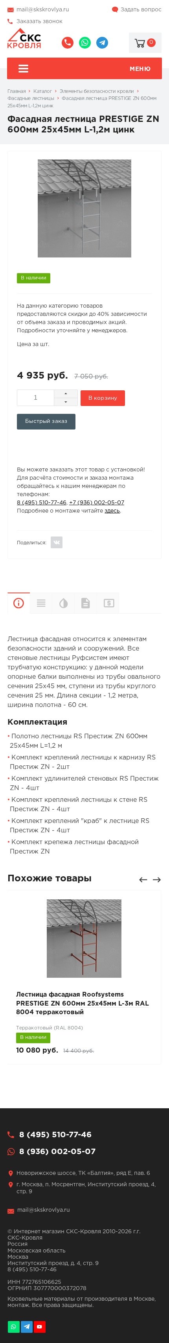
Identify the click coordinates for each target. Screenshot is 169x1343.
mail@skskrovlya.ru (43, 9)
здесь (112, 511)
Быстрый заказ (46, 421)
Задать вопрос (141, 9)
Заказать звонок (39, 21)
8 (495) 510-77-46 (67, 43)
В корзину (102, 398)
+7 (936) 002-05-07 (96, 502)
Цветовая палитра (63, 603)
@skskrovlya (102, 43)
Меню (140, 69)
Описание (18, 603)
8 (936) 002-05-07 (85, 43)
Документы (85, 603)
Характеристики (41, 603)
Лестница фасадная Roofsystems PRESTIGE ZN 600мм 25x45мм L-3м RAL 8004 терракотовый (82, 1003)
